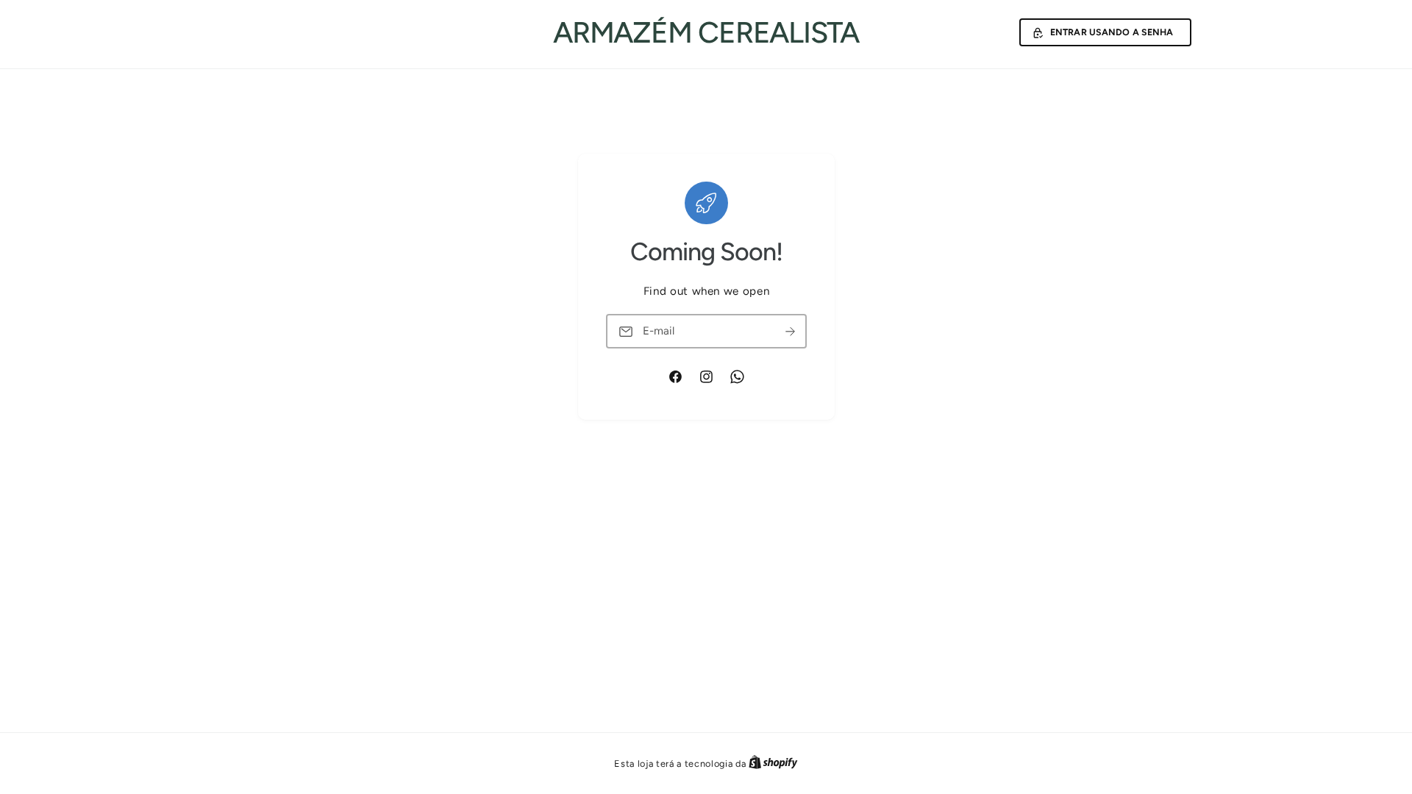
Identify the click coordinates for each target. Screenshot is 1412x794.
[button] (1105, 32)
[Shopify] (773, 763)
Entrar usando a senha (1112, 31)
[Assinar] (789, 331)
